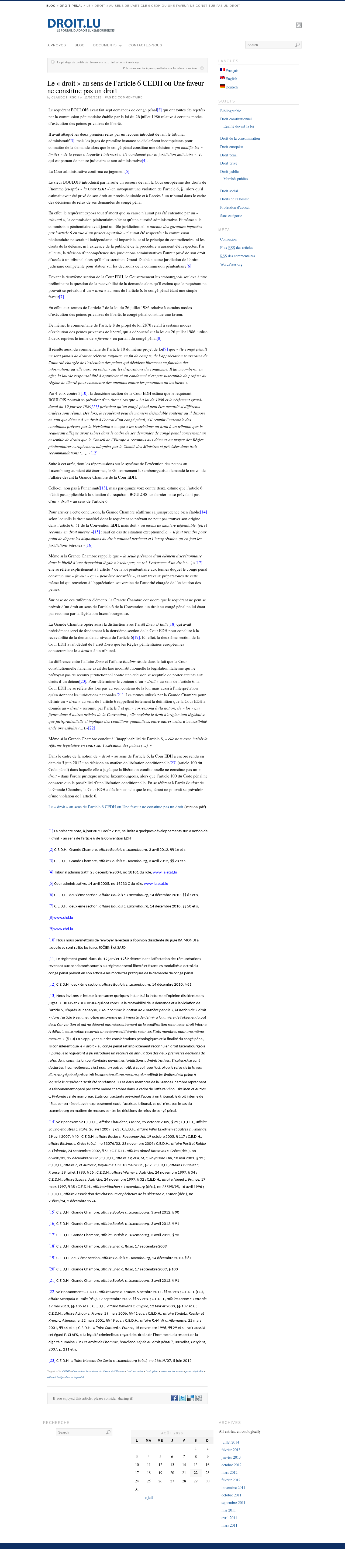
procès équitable (194, 1371)
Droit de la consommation (240, 138)
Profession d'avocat (235, 207)
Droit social (229, 190)
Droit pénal (71, 5)
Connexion (228, 239)
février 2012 (231, 1479)
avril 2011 (229, 1517)
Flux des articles (236, 247)
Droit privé (228, 163)
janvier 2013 (231, 1457)
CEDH (66, 1371)
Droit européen (134, 1371)
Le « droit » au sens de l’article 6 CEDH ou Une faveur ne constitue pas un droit (125, 86)
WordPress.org (231, 264)
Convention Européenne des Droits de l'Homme (98, 1371)
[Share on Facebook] (174, 1398)
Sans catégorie (231, 215)
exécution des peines (172, 1371)
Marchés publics (235, 178)
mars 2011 (229, 1525)
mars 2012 (229, 1472)
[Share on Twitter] (182, 1398)
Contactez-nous (145, 45)
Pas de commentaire (124, 97)
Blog (51, 5)
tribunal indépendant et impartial (65, 1377)
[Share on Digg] (198, 1398)
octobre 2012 (232, 1464)
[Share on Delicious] (190, 1398)
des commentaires (237, 255)
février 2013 (231, 1449)
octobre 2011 (232, 1494)
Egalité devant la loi (238, 126)
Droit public (229, 171)
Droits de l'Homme (234, 198)
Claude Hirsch (65, 97)
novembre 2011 (233, 1487)
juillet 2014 (230, 1442)
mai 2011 (229, 1510)
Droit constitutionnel (236, 118)
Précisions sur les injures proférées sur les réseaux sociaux (160, 68)
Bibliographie (230, 110)
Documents (105, 45)
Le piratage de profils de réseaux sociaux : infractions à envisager (98, 62)
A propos (56, 45)
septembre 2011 (234, 1502)
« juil (149, 1497)
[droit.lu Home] (81, 30)
